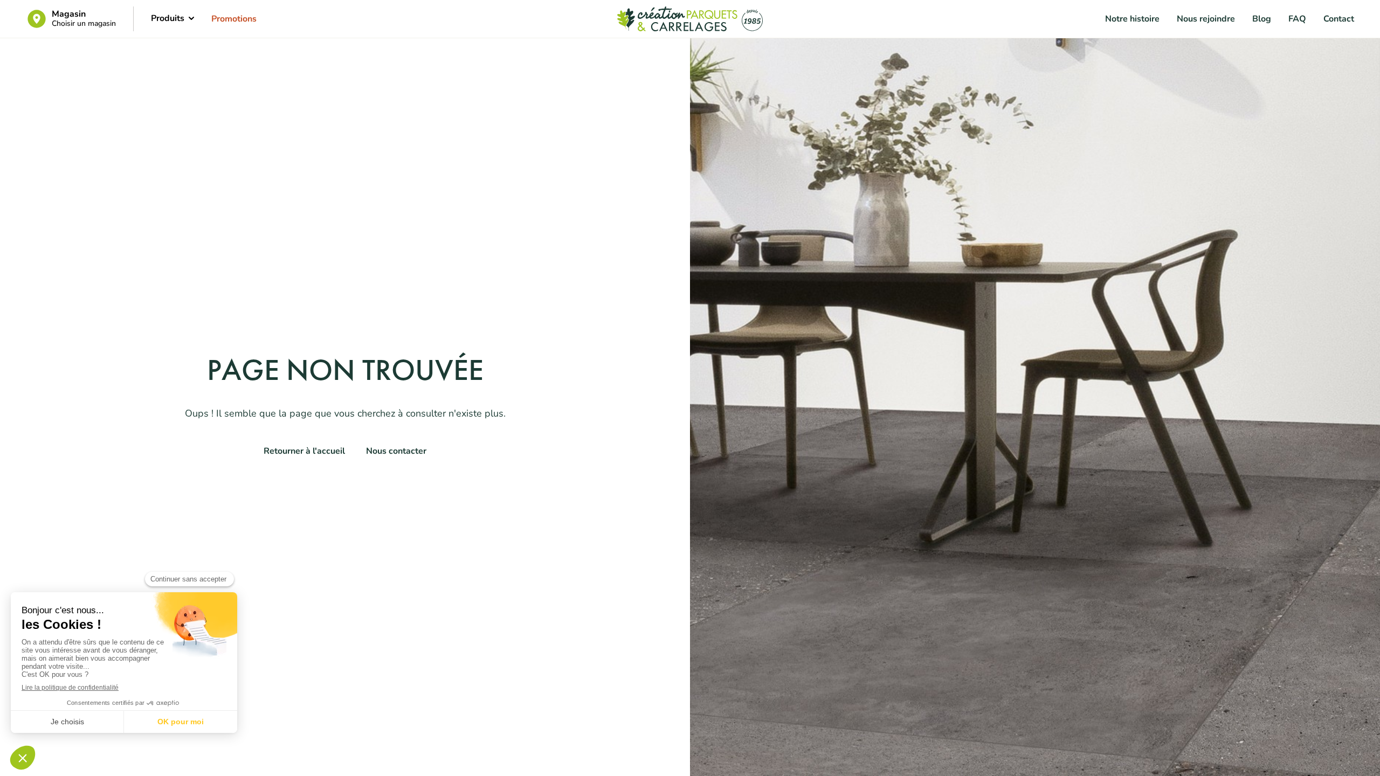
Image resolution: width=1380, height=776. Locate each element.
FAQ (1297, 19)
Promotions (234, 19)
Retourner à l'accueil (304, 451)
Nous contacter (396, 451)
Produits (167, 18)
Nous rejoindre (1206, 19)
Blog (1261, 19)
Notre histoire (1132, 19)
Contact (1338, 19)
